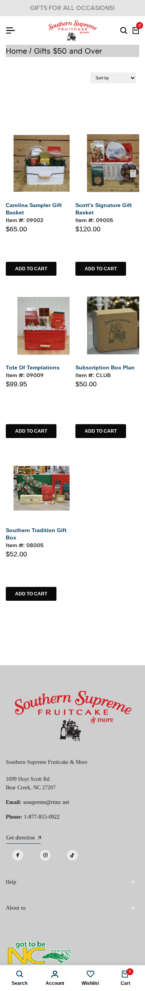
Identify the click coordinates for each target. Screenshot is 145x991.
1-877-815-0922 (42, 817)
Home (16, 51)
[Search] (123, 30)
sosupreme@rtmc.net (46, 802)
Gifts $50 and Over (68, 51)
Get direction (20, 838)
